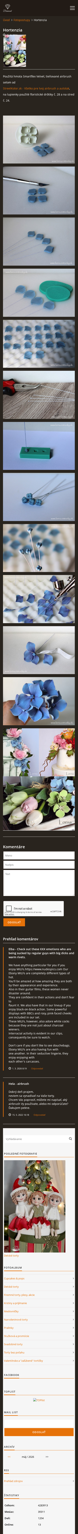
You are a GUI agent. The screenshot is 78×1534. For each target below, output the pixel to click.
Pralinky (9, 1328)
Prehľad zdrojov (13, 1481)
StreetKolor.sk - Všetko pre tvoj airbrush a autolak (36, 88)
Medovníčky (11, 1311)
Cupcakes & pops (14, 1278)
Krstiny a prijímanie (15, 1303)
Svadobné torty (13, 1344)
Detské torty (11, 1255)
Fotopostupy (22, 20)
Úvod (6, 20)
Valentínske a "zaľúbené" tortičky (23, 1360)
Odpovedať (37, 1068)
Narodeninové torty (16, 1319)
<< (9, 1457)
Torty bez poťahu (14, 1352)
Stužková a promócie (16, 1336)
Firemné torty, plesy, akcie (19, 1295)
